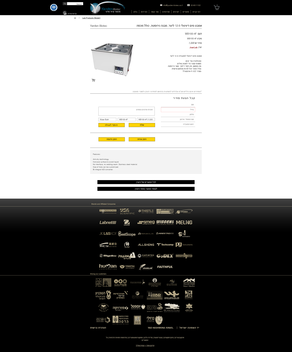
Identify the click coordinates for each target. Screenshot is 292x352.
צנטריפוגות (158, 338)
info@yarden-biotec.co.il (173, 5)
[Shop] (93, 80)
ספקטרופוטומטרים (135, 338)
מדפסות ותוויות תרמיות (118, 338)
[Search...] (65, 3)
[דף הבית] (75, 18)
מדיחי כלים (148, 338)
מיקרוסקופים (168, 338)
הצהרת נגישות (98, 327)
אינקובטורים (179, 338)
